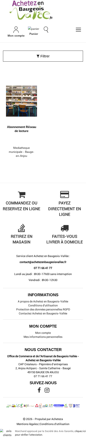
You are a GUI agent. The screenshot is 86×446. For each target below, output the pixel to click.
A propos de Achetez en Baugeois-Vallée (43, 301)
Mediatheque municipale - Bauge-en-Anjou (21, 151)
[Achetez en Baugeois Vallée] (43, 10)
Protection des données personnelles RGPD (43, 309)
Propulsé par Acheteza (49, 419)
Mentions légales (27, 424)
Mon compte (43, 332)
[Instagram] (47, 391)
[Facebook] (39, 391)
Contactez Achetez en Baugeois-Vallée (43, 313)
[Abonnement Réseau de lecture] (21, 100)
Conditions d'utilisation (43, 305)
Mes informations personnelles (43, 336)
